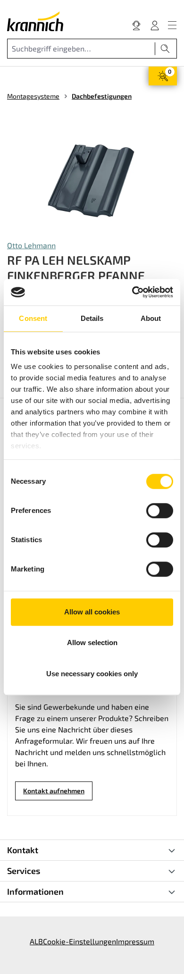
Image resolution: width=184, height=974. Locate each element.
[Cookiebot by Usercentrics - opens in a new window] (132, 292)
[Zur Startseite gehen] (35, 21)
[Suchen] (165, 48)
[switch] (159, 510)
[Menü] (172, 25)
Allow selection (92, 642)
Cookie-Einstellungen (79, 941)
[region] (92, 179)
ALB (36, 941)
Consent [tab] (33, 318)
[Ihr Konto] (155, 25)
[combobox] (81, 48)
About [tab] (151, 318)
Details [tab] (92, 318)
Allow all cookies (92, 612)
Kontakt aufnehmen (53, 791)
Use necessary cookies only (92, 674)
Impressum (135, 941)
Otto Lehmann (31, 245)
